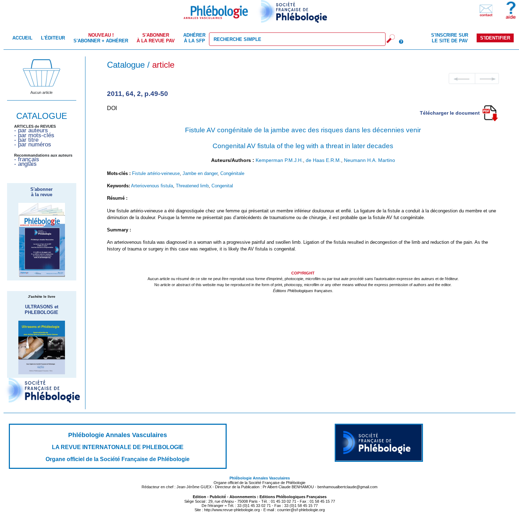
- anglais (25, 164)
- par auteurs (31, 130)
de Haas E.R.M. (323, 160)
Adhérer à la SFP (194, 37)
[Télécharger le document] (490, 112)
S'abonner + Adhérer (100, 37)
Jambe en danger (200, 173)
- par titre (26, 140)
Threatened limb (192, 185)
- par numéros (32, 144)
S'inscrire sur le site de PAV (449, 37)
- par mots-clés (34, 135)
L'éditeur (53, 38)
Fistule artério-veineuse (156, 173)
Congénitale (232, 173)
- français (26, 159)
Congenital (222, 185)
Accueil (22, 38)
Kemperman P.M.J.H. (279, 160)
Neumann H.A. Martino (369, 160)
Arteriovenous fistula (152, 185)
